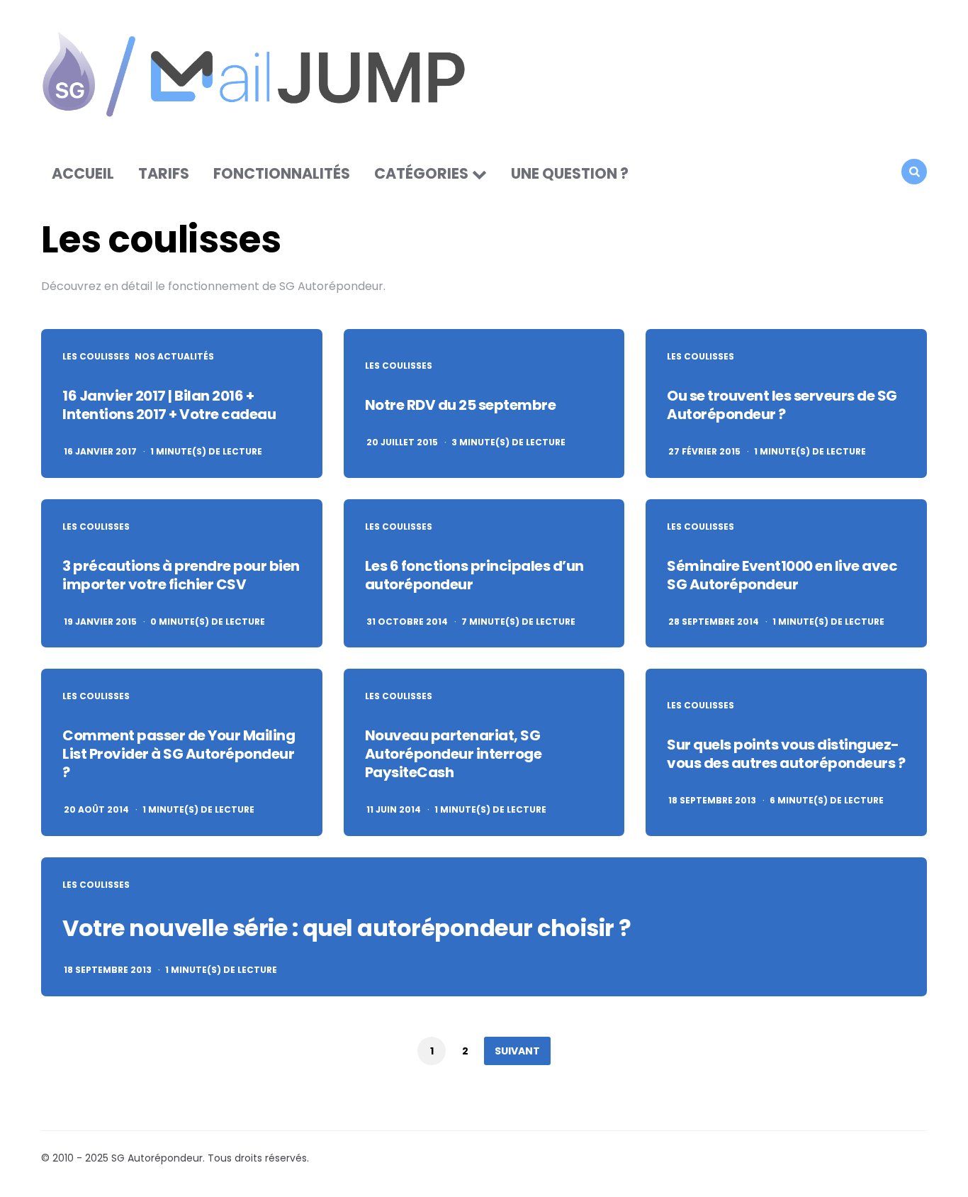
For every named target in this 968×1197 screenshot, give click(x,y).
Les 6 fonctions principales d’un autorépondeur (474, 575)
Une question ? (570, 173)
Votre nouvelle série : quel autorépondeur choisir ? (346, 928)
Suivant (517, 1051)
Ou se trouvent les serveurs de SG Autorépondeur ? (782, 405)
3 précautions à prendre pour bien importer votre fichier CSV (181, 575)
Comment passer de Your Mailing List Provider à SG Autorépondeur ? (178, 753)
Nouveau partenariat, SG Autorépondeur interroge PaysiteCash (453, 753)
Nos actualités (174, 357)
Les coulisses (96, 357)
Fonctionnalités (281, 173)
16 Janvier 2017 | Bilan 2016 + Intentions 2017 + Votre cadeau (169, 405)
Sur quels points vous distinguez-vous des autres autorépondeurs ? (786, 754)
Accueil (83, 173)
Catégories (421, 173)
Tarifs (163, 173)
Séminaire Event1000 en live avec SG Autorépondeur (782, 575)
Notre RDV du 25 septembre (460, 405)
